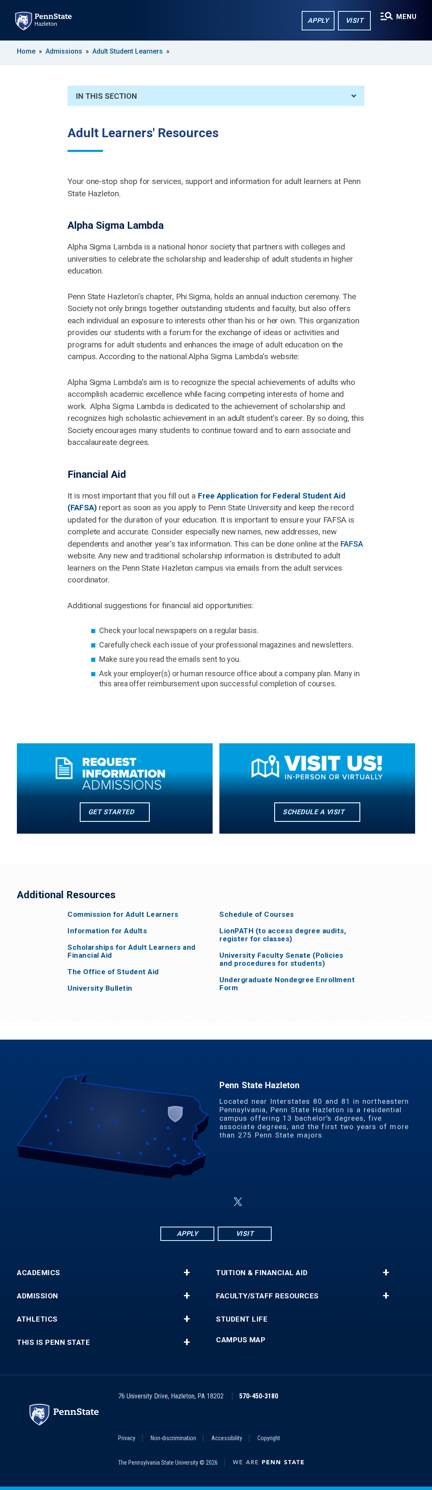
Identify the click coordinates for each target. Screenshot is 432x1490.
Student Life (241, 1319)
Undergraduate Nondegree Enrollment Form (287, 984)
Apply (318, 20)
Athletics (37, 1319)
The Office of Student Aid (113, 972)
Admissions (64, 51)
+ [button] (187, 1272)
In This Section (106, 96)
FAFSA (351, 544)
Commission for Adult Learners (123, 914)
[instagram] (196, 1202)
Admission (37, 1296)
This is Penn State (53, 1342)
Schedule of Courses (256, 914)
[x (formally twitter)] (238, 1202)
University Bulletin (100, 988)
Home (26, 51)
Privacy (126, 1438)
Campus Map (240, 1340)
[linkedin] (218, 1202)
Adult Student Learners (127, 51)
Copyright (268, 1438)
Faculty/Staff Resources (267, 1296)
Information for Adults (107, 931)
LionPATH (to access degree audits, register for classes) (282, 935)
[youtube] (258, 1202)
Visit (355, 20)
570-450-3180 (258, 1396)
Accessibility (226, 1438)
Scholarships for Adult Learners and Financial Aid (132, 951)
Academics (38, 1273)
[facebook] (174, 1202)
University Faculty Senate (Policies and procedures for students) (281, 959)
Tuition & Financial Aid (262, 1273)
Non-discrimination (173, 1438)
